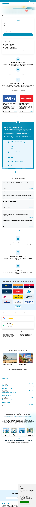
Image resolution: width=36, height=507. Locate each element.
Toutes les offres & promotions (18, 116)
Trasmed (10, 392)
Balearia (14, 392)
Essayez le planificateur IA (31, 1)
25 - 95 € (31, 404)
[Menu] (33, 4)
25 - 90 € (31, 376)
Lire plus (18, 171)
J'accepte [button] (22, 501)
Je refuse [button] (27, 501)
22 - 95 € (31, 383)
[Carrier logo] (7, 286)
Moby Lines (4, 399)
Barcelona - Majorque (7, 388)
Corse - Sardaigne (6, 395)
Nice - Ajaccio (5, 373)
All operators (18, 306)
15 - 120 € (31, 390)
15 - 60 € (31, 397)
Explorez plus (18, 230)
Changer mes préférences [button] (25, 503)
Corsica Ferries (5, 378)
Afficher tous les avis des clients (18, 344)
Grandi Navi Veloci (5, 392)
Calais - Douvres (6, 402)
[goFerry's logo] (6, 3)
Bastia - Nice (5, 381)
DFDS (3, 406)
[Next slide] (34, 335)
